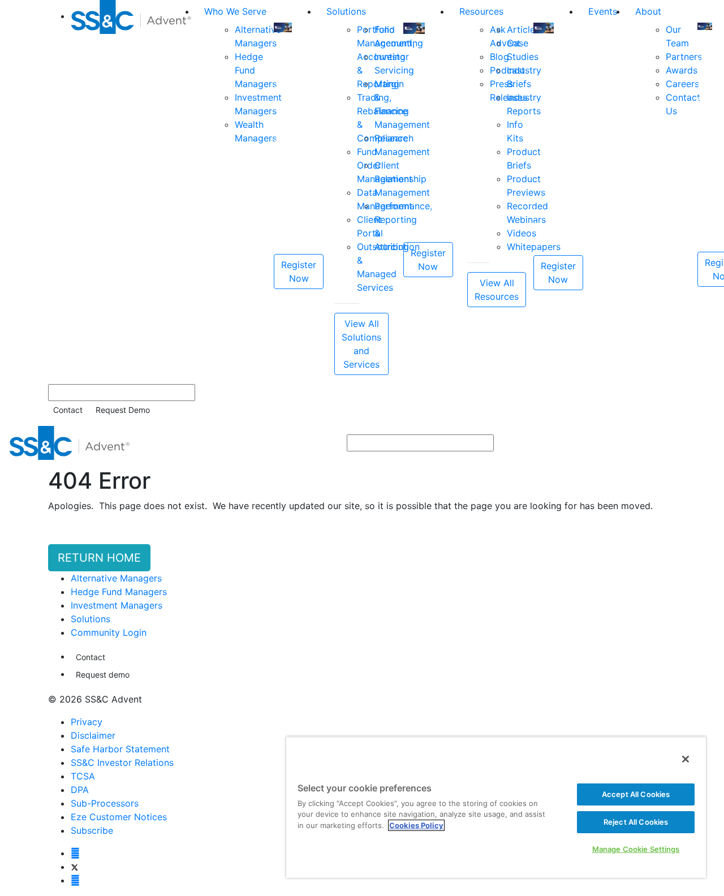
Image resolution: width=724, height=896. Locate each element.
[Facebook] (75, 853)
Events (602, 11)
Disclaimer (93, 735)
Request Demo (123, 410)
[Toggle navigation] (707, 443)
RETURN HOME (99, 558)
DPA (80, 789)
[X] (74, 866)
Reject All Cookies (636, 821)
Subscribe (92, 830)
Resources (481, 11)
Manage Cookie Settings (636, 849)
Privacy (86, 721)
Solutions (346, 11)
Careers (682, 83)
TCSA (83, 776)
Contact (68, 410)
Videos (521, 233)
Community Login (108, 632)
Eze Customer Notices (119, 816)
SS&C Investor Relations (122, 762)
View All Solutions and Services (361, 344)
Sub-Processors (105, 803)
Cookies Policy (416, 825)
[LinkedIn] (75, 880)
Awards (681, 70)
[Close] (685, 759)
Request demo (103, 674)
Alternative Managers (116, 578)
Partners (684, 56)
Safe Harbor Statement (120, 749)
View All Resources (497, 289)
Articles (523, 29)
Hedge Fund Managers (119, 591)
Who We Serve (235, 11)
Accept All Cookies (636, 794)
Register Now (298, 271)
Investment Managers (116, 605)
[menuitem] (133, 187)
